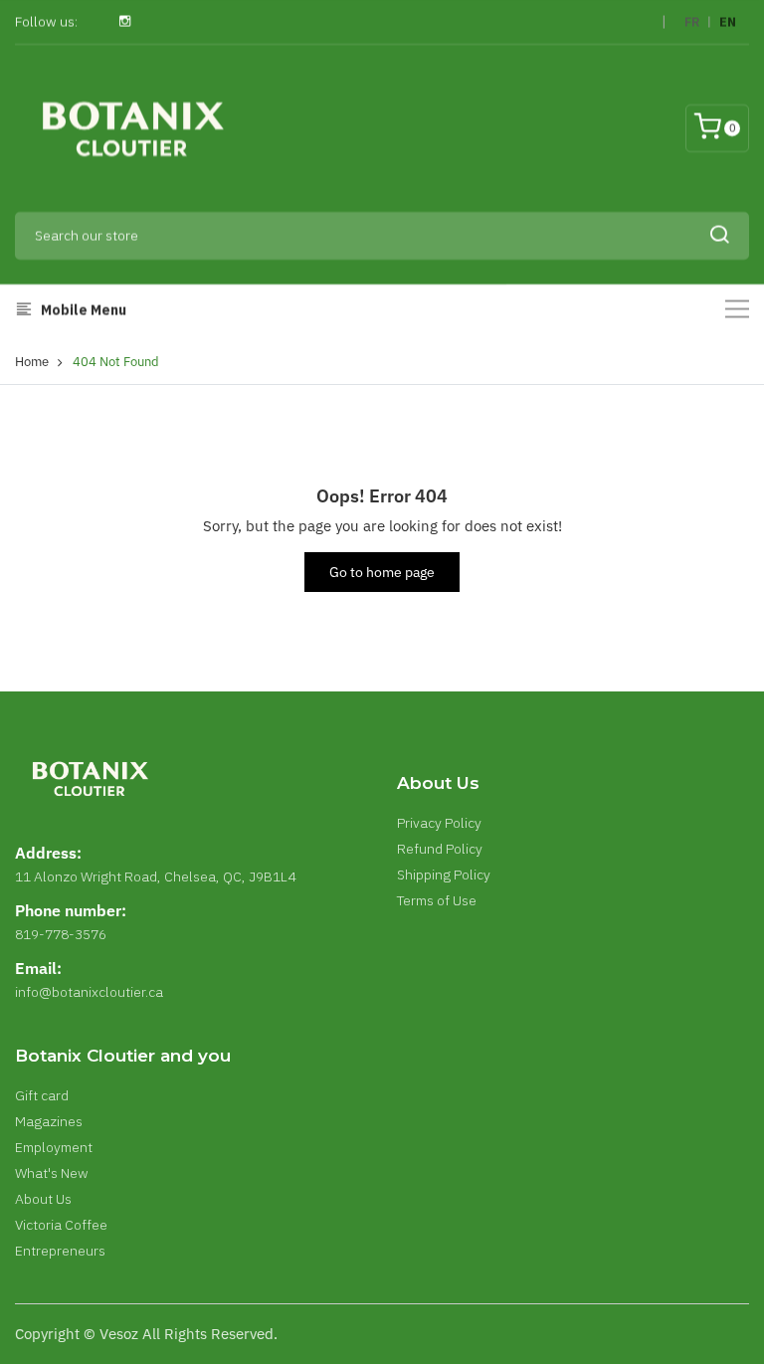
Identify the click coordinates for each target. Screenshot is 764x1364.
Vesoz (118, 1333)
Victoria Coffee (61, 1225)
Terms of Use (437, 900)
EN (727, 22)
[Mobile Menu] (737, 308)
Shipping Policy (443, 874)
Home (32, 361)
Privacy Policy (439, 823)
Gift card (42, 1095)
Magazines (49, 1121)
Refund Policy (439, 849)
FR (691, 22)
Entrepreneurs (60, 1251)
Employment (54, 1147)
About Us (43, 1199)
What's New (52, 1173)
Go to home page (382, 572)
